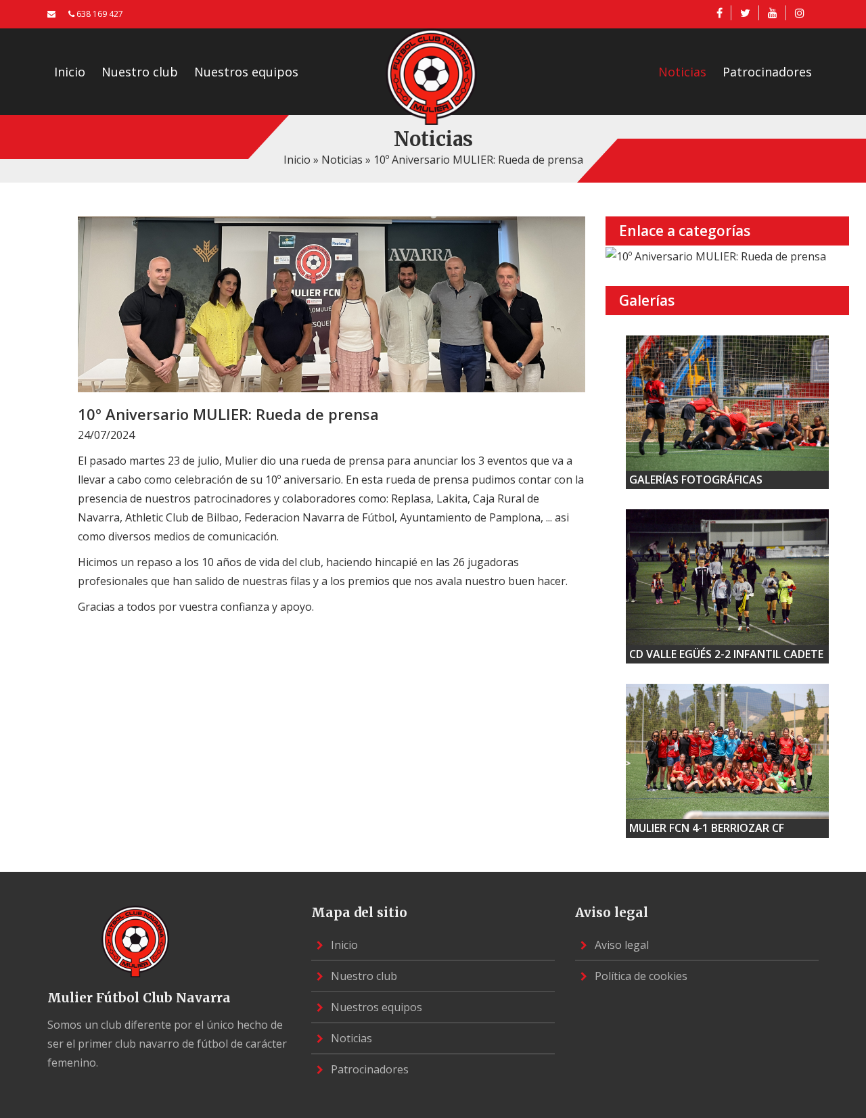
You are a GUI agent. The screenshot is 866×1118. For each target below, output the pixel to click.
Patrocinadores (767, 72)
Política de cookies (639, 976)
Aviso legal (620, 944)
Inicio (69, 72)
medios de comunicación (215, 536)
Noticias (682, 72)
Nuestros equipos (246, 72)
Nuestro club (139, 72)
